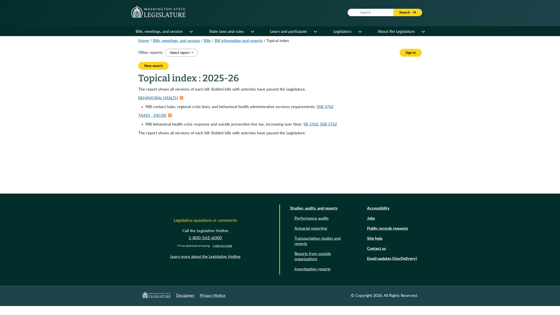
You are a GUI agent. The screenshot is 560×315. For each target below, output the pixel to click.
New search (153, 66)
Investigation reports (312, 269)
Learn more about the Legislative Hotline (205, 257)
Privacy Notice (213, 296)
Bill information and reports (238, 41)
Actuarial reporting (310, 229)
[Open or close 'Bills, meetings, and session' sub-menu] (191, 31)
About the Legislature (396, 32)
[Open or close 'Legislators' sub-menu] (359, 31)
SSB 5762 (325, 107)
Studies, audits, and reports (314, 208)
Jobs (371, 218)
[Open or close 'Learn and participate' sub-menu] (315, 31)
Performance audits (311, 218)
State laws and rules (226, 32)
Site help (374, 239)
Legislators (342, 32)
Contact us (376, 249)
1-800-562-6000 (205, 238)
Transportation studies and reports (317, 241)
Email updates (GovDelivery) (392, 259)
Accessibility (378, 208)
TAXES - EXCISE (152, 116)
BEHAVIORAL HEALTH (158, 98)
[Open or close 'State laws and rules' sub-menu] (252, 31)
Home (143, 41)
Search (405, 12)
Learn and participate (288, 32)
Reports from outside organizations (312, 256)
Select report (180, 52)
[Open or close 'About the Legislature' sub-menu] (423, 31)
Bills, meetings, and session (159, 32)
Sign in (411, 52)
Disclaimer (185, 296)
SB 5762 (310, 124)
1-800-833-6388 (222, 246)
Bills (207, 41)
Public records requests (387, 229)
